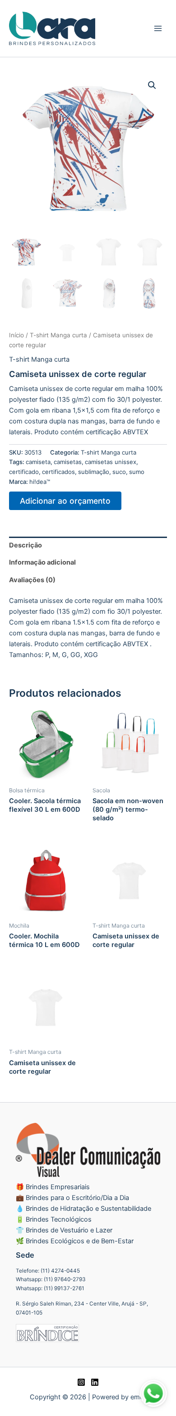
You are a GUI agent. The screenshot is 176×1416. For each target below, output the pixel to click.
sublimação (93, 471)
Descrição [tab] (25, 545)
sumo (136, 471)
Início (16, 335)
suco (119, 471)
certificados (58, 471)
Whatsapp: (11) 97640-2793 (51, 1279)
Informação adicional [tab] (42, 562)
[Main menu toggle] (158, 28)
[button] (152, 85)
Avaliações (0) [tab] (32, 580)
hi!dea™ (39, 481)
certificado (24, 471)
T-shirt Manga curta (58, 335)
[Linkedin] (95, 1382)
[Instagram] (81, 1382)
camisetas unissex (110, 461)
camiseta (38, 461)
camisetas (68, 461)
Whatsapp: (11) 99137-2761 (50, 1288)
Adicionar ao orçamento (65, 501)
